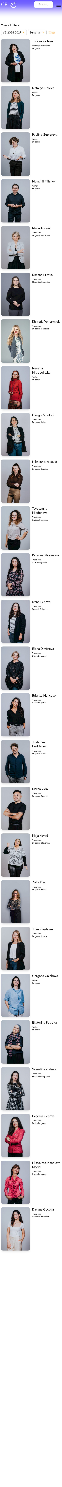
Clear (52, 32)
